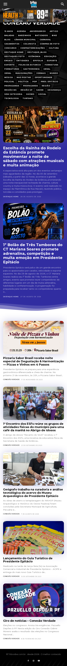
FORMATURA (51, 65)
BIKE (54, 35)
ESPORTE (52, 61)
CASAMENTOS (11, 44)
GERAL (46, 69)
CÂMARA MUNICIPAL (25, 40)
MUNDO (54, 73)
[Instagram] (33, 661)
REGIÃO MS (10, 90)
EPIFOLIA (38, 61)
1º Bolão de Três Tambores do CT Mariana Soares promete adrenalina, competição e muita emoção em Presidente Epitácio (32, 253)
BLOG (7, 40)
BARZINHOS (24, 35)
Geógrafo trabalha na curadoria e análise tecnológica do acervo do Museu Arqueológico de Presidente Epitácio (33, 493)
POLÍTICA (23, 81)
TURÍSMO (28, 98)
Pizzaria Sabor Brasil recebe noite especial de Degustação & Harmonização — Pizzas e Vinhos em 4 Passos (33, 361)
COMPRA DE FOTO (50, 44)
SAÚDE (40, 90)
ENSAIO (8, 61)
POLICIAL (9, 81)
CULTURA (54, 48)
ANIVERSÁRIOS (38, 31)
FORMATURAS (11, 69)
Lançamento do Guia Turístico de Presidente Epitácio (28, 560)
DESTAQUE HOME (14, 52)
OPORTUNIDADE (43, 77)
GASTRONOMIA (31, 69)
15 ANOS (8, 31)
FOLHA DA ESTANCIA (30, 65)
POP (34, 81)
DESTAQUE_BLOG (37, 52)
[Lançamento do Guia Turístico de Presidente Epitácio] (33, 537)
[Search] (62, 4)
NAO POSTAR (24, 77)
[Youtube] (39, 661)
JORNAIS (41, 73)
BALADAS (9, 35)
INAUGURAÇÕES (24, 73)
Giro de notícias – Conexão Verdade (29, 621)
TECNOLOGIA (11, 98)
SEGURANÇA (54, 90)
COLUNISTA (29, 44)
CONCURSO (10, 48)
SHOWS (30, 94)
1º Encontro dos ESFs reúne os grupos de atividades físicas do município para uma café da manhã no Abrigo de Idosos (33, 427)
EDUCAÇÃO (50, 56)
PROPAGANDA (11, 86)
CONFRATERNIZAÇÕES (32, 48)
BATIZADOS (41, 35)
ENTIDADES (23, 61)
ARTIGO (54, 31)
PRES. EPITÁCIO (49, 81)
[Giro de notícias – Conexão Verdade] (33, 600)
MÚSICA (8, 77)
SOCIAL (42, 94)
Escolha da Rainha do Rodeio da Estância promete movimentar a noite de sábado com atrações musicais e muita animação (33, 156)
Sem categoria (13, 94)
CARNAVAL (45, 40)
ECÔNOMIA (34, 56)
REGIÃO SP (26, 90)
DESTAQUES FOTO (14, 56)
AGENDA (21, 31)
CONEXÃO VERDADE (11, 379)
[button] (5, 4)
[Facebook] (28, 661)
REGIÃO (46, 86)
